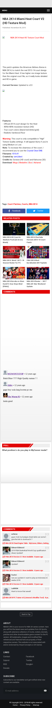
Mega (15, 162)
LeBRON (14, 588)
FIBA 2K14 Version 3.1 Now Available (19, 557)
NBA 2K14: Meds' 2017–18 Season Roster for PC (13, 261)
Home (15, 705)
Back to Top (26, 614)
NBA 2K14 (33, 204)
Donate (6, 668)
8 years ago (38, 557)
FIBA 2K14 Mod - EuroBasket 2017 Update (37, 261)
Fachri (14, 575)
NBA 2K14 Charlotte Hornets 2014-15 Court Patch (36, 239)
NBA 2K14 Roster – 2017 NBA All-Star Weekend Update (36, 283)
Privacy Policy (25, 705)
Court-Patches (14, 204)
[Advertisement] (25, 3)
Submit (6, 660)
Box (30, 162)
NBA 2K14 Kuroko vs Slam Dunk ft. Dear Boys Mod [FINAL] (13, 283)
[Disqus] (26, 331)
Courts (25, 204)
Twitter (40, 211)
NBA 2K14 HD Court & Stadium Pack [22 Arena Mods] (13, 239)
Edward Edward (17, 548)
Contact (6, 656)
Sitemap (36, 705)
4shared (37, 162)
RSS (5, 664)
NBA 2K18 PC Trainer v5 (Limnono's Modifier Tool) (24, 598)
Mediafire (23, 162)
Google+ (29, 664)
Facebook (16, 211)
